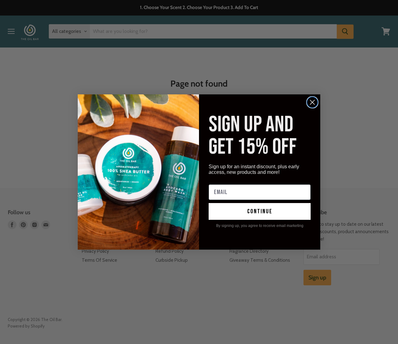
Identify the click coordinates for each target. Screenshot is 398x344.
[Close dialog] (312, 102)
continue (259, 211)
